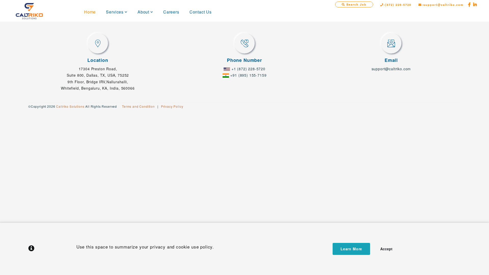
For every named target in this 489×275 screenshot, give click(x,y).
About (143, 12)
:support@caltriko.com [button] (443, 5)
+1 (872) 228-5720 (248, 68)
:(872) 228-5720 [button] (397, 5)
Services (115, 12)
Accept (386, 248)
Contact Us (200, 12)
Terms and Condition (138, 106)
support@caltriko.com (391, 68)
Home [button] (90, 12)
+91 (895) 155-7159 (248, 75)
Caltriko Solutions (70, 106)
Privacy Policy (172, 106)
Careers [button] (171, 12)
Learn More (351, 248)
